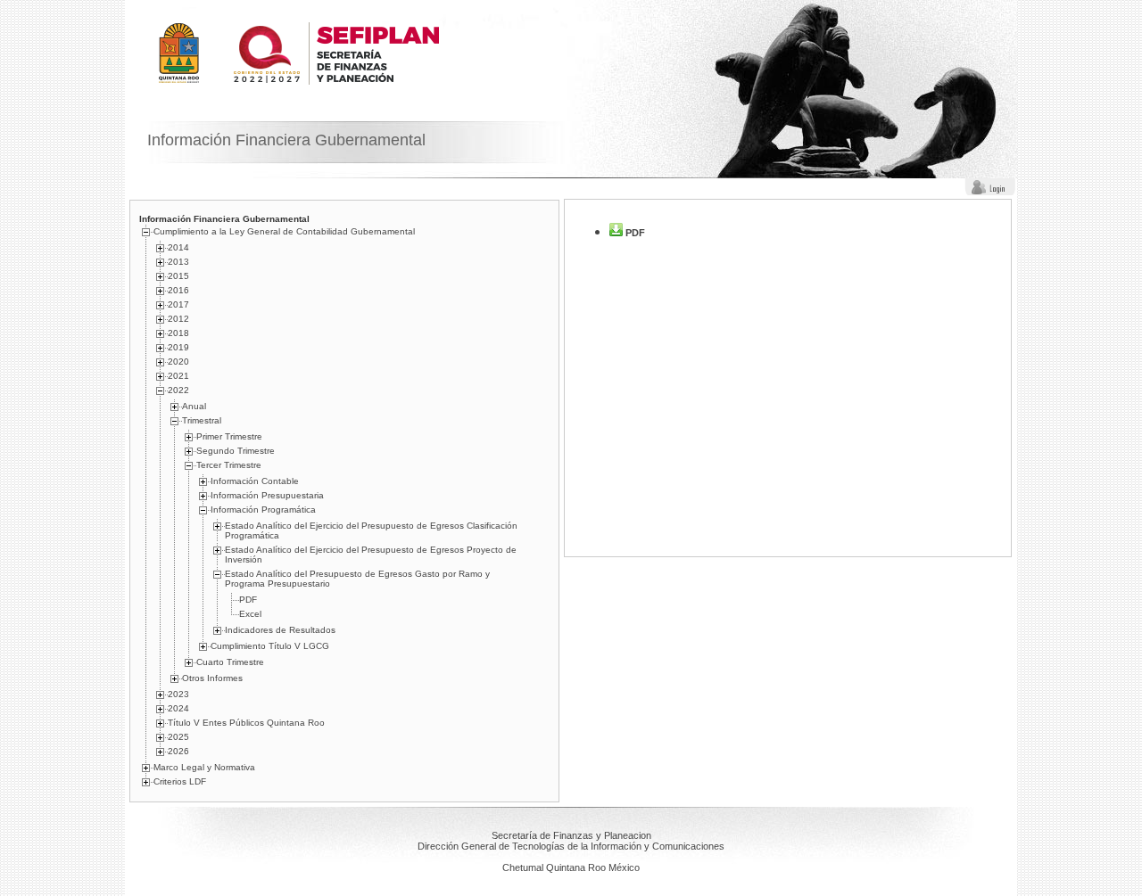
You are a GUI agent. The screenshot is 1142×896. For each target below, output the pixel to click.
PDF (248, 599)
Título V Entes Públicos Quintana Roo (246, 722)
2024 (178, 708)
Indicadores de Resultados (280, 630)
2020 (178, 361)
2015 (178, 276)
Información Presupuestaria (267, 495)
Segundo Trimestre (235, 451)
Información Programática (263, 509)
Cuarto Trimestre (230, 662)
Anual (194, 406)
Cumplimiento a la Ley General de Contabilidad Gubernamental (284, 231)
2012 (178, 319)
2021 (178, 376)
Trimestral (201, 420)
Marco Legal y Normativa (204, 767)
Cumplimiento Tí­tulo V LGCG (270, 646)
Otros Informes (212, 678)
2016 (178, 290)
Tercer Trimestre (228, 465)
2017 (178, 304)
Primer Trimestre (229, 436)
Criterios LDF (179, 781)
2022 (178, 390)
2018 (178, 333)
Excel (250, 614)
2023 (178, 694)
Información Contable (255, 481)
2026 (178, 751)
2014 (178, 247)
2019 (178, 347)
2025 (178, 737)
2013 (178, 262)
